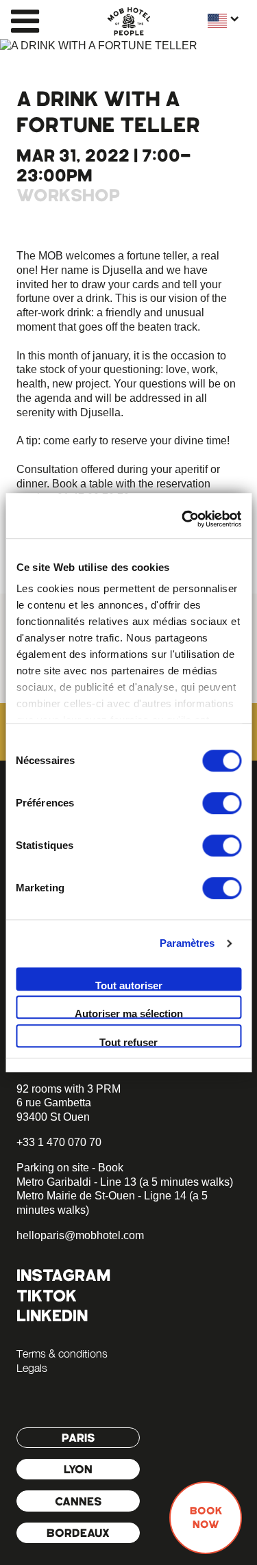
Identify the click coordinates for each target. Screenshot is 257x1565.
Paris (78, 1437)
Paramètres (187, 943)
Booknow (206, 1517)
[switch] (221, 803)
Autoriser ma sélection (129, 1013)
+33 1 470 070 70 (58, 1142)
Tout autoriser (128, 985)
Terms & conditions (62, 1353)
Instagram (63, 1275)
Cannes (78, 1501)
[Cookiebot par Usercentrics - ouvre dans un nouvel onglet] (183, 519)
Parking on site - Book (69, 1167)
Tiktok (46, 1295)
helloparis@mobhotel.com (80, 1235)
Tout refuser (128, 1041)
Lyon (78, 1469)
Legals (31, 1368)
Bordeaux (78, 1532)
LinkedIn (52, 1315)
